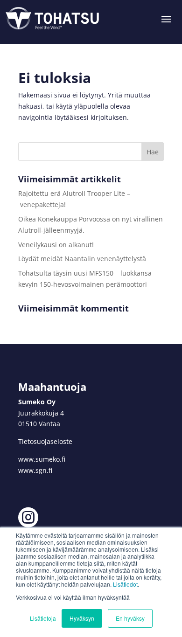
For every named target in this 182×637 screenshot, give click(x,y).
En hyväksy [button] (130, 618)
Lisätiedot (125, 584)
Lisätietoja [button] (43, 618)
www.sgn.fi (35, 470)
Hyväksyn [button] (82, 618)
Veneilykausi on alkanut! (56, 244)
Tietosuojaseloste (45, 441)
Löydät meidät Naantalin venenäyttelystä (82, 258)
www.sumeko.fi (41, 459)
